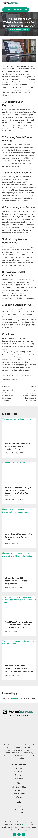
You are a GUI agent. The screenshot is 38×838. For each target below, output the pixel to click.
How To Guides (19, 794)
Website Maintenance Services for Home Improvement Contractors (28, 394)
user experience (26, 375)
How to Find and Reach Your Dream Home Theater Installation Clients (17, 446)
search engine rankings (10, 375)
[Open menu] (34, 3)
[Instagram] (23, 834)
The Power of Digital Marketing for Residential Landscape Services (8, 394)
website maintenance (10, 379)
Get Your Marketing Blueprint (15, 10)
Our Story (19, 775)
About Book (19, 812)
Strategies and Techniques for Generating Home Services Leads (18, 537)
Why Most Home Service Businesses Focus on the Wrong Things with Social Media (18, 668)
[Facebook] (14, 834)
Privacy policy (19, 809)
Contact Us (19, 778)
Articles (19, 768)
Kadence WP (27, 824)
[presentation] (19, 429)
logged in (16, 698)
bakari (8, 453)
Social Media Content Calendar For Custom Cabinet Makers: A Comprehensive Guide (18, 625)
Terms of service (19, 806)
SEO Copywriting (19, 787)
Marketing (19, 790)
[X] (19, 834)
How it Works (19, 772)
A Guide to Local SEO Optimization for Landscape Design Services (16, 581)
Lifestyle (19, 797)
